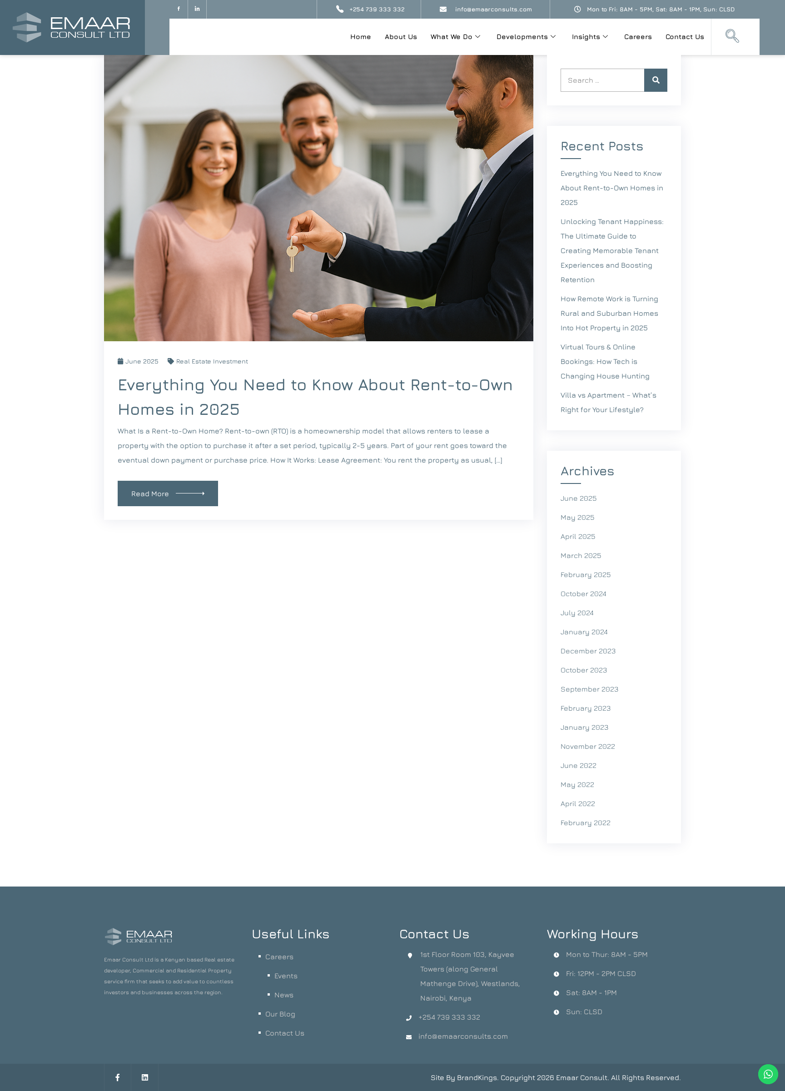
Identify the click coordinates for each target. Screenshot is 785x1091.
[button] (732, 36)
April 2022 (578, 803)
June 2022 (578, 765)
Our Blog (280, 1014)
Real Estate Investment (212, 361)
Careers (638, 36)
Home (360, 36)
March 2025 (581, 555)
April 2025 (578, 536)
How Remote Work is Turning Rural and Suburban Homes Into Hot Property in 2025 (609, 313)
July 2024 (577, 612)
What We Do (451, 36)
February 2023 (586, 708)
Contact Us (685, 36)
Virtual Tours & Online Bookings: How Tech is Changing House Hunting (605, 361)
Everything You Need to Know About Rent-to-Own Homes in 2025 (612, 187)
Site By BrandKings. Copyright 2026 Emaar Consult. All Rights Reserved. (556, 1077)
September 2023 (589, 689)
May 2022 (577, 784)
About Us (401, 36)
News (283, 995)
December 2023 (588, 651)
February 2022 (586, 822)
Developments (522, 36)
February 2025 (586, 574)
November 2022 (588, 746)
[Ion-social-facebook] (178, 9)
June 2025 (142, 361)
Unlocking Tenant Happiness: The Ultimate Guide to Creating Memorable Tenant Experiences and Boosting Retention (612, 250)
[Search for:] (614, 80)
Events (286, 975)
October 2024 (583, 593)
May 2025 (578, 517)
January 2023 (584, 727)
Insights (586, 36)
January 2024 (584, 632)
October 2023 (584, 670)
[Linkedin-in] (197, 9)
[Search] (655, 80)
